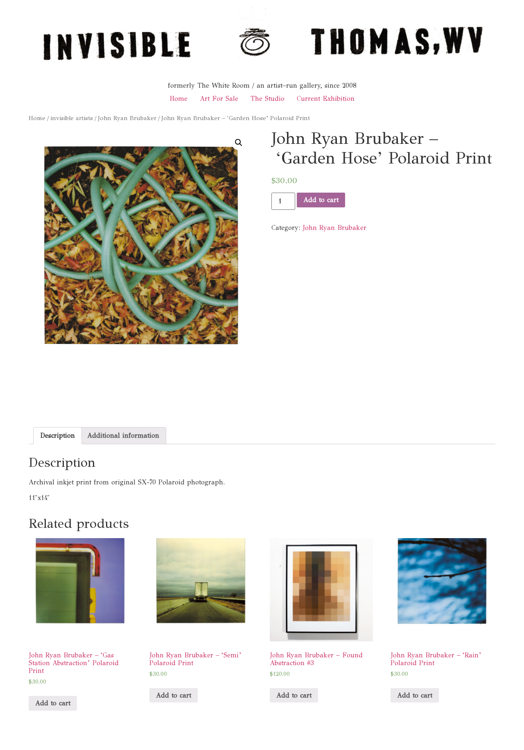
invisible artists (71, 118)
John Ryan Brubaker (127, 118)
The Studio (268, 98)
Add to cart (321, 200)
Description (57, 435)
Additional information (123, 435)
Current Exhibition (326, 98)
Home (178, 98)
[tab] (57, 435)
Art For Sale (219, 98)
